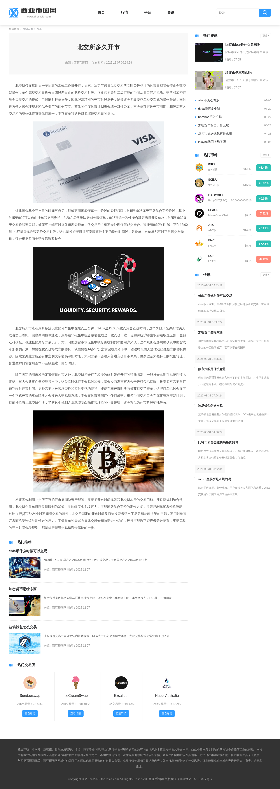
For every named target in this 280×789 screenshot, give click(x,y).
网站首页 (28, 29)
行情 (124, 12)
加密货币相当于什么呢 (213, 125)
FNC (211, 240)
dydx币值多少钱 (209, 108)
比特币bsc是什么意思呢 (242, 44)
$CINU (212, 179)
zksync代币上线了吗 (212, 142)
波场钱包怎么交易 (23, 627)
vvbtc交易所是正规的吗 (214, 479)
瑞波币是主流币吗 (238, 72)
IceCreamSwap (76, 695)
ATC (211, 225)
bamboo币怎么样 (210, 117)
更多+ (265, 35)
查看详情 (30, 713)
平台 (147, 12)
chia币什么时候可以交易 (28, 551)
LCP (211, 256)
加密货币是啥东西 (23, 589)
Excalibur (121, 695)
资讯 (170, 12)
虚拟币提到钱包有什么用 (215, 133)
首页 (101, 12)
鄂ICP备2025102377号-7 (195, 779)
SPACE (213, 210)
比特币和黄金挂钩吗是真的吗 (218, 442)
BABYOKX (215, 195)
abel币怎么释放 (208, 100)
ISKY (211, 164)
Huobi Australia (167, 695)
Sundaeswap (30, 695)
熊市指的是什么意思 (212, 369)
